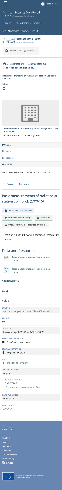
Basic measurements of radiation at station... (30, 258)
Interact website (52, 4)
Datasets (7, 23)
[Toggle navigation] (5, 3)
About (35, 31)
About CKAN (6, 438)
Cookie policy (6, 446)
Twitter (7, 151)
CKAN (7, 462)
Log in (4, 434)
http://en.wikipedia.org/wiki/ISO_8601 (23, 387)
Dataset (10, 184)
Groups (25, 184)
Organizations (23, 23)
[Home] (4, 64)
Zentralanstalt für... (38, 64)
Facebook (8, 158)
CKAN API (5, 442)
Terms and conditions (9, 454)
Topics (25, 31)
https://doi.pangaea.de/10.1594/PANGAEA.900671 (27, 312)
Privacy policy (6, 450)
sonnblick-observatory (19, 218)
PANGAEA (45, 217)
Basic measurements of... (20, 68)
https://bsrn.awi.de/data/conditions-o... (27, 225)
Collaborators (11, 31)
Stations (38, 23)
